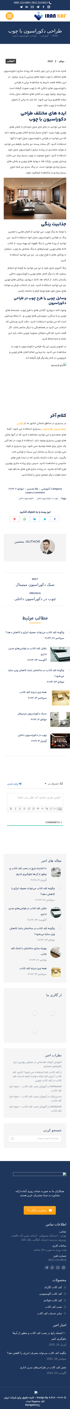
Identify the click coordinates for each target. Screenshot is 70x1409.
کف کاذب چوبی (43, 1081)
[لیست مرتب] (29, 808)
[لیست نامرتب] (33, 808)
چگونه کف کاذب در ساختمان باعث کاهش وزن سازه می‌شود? (36, 673)
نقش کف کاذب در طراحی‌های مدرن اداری (27, 651)
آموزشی (10, 61)
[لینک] (46, 808)
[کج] (15, 808)
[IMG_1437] (35, 1013)
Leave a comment (35, 493)
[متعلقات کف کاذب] (53, 1002)
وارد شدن (12, 784)
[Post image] (56, 872)
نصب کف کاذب (53, 1306)
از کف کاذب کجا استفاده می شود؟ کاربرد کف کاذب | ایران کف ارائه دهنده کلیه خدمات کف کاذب (37, 1076)
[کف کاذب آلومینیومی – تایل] (17, 1002)
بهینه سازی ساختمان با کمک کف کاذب (29, 951)
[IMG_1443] (53, 1013)
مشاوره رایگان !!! (37, 1210)
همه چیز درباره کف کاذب (33, 692)
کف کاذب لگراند (53, 1287)
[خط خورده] (24, 808)
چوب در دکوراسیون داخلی (47, 498)
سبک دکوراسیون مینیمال (32, 714)
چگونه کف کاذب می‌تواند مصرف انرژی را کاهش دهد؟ (35, 632)
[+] (56, 808)
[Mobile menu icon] (9, 16)
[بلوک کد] (42, 808)
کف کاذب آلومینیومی (50, 1293)
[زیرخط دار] (20, 808)
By (32, 489)
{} (51, 808)
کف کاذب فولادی (52, 1300)
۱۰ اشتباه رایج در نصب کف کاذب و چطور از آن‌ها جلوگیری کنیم (28, 871)
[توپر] (11, 808)
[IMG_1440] (35, 1002)
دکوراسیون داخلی (26, 498)
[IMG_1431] (35, 1031)
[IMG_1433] (17, 1024)
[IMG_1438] (17, 1006)
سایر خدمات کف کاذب (49, 1313)
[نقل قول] (37, 808)
